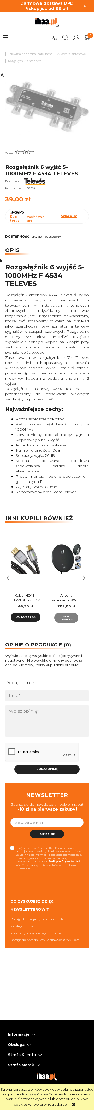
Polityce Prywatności (64, 861)
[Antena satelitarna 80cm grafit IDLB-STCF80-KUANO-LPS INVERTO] (66, 561)
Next (84, 578)
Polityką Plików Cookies (42, 1094)
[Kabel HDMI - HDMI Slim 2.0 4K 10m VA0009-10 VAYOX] (25, 561)
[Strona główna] (46, 22)
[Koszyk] (87, 37)
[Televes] (35, 181)
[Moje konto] (76, 37)
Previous (8, 578)
